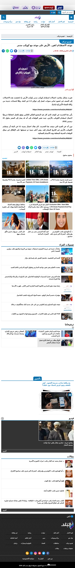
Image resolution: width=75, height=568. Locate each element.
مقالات (57, 548)
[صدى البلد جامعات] (36, 8)
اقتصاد (43, 543)
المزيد (4, 451)
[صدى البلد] (37, 17)
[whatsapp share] (7, 50)
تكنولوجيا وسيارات (26, 543)
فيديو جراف (61, 36)
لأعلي (69, 516)
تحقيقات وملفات (68, 548)
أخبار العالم (28, 538)
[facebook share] (15, 50)
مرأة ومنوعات (7, 21)
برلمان (15, 543)
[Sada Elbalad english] (16, 8)
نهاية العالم (38, 152)
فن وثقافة (27, 21)
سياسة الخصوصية (28, 558)
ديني (44, 538)
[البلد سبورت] (49, 8)
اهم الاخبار (61, 21)
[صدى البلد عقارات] (25, 8)
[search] (3, 17)
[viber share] (23, 147)
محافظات (56, 543)
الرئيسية (70, 21)
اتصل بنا (40, 558)
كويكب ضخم (49, 152)
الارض (16, 152)
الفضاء (59, 152)
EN (54, 12)
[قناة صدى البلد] (60, 8)
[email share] (3, 50)
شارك (20, 51)
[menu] (71, 17)
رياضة (36, 21)
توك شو (18, 21)
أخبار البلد (52, 21)
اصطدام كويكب (26, 152)
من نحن (50, 558)
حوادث (43, 21)
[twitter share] (11, 50)
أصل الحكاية (13, 538)
